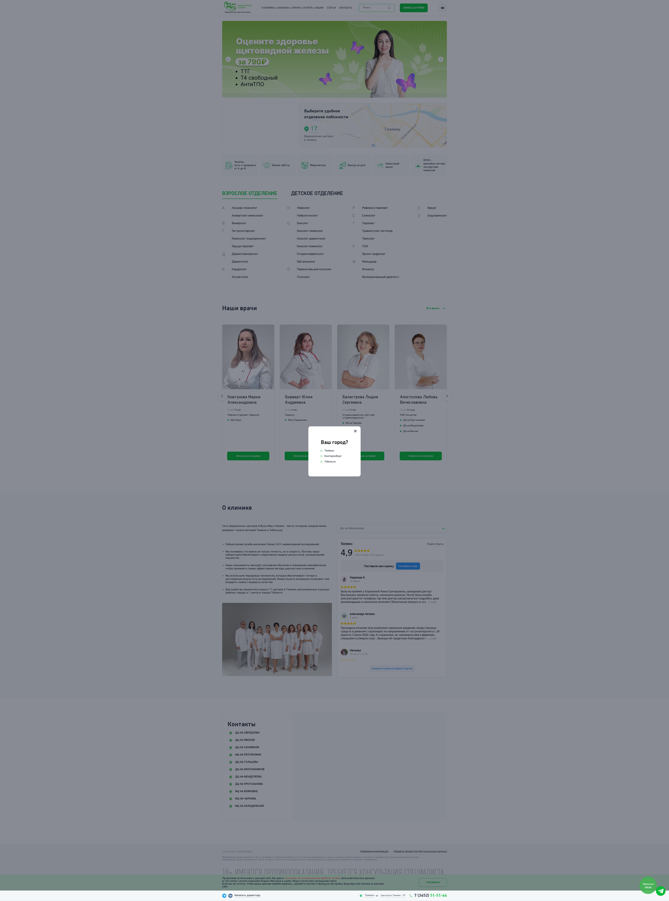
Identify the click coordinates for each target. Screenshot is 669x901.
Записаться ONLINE (648, 885)
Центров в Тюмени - (393, 895)
